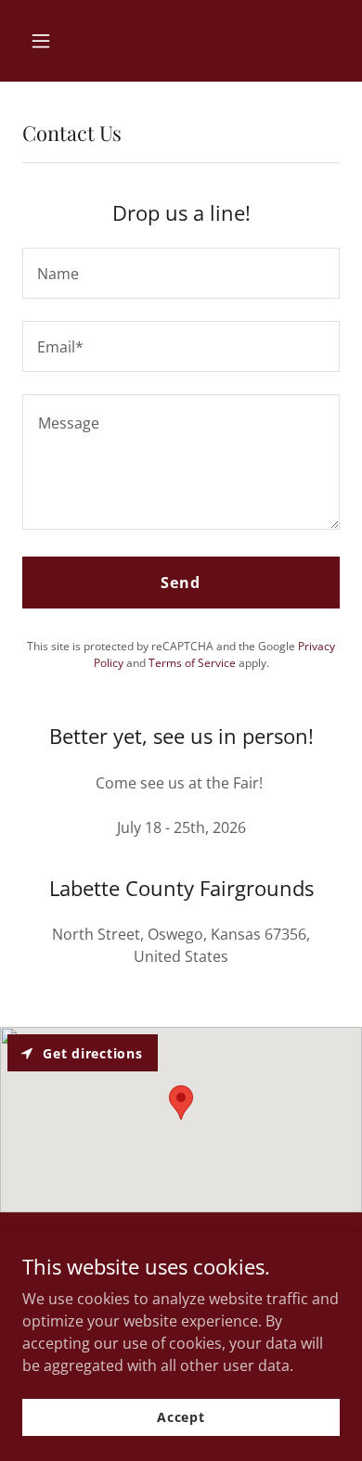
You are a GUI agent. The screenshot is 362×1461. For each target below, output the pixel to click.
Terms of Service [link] (192, 663)
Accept (181, 1417)
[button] (58, 40)
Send (180, 582)
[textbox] (181, 273)
